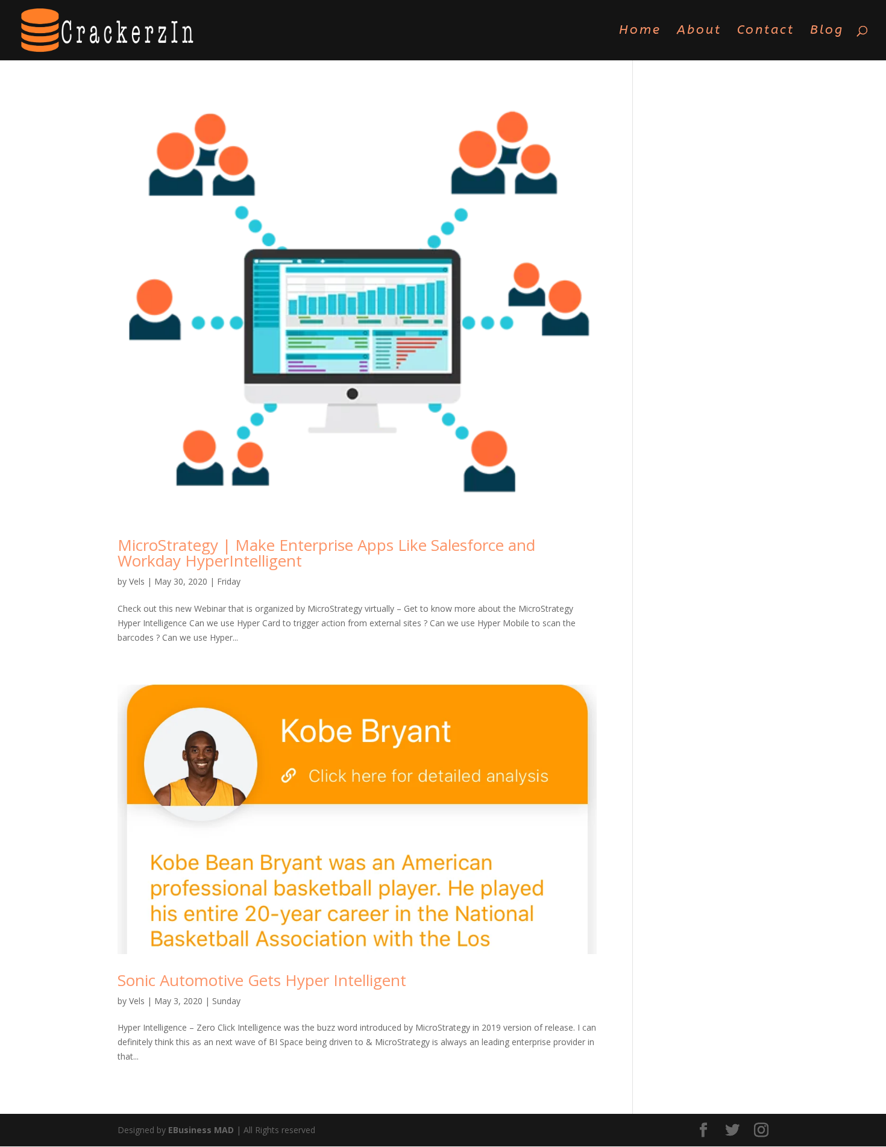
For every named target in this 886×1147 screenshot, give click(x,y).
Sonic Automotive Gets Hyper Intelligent (262, 980)
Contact (765, 31)
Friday (228, 581)
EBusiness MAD (201, 1130)
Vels (137, 581)
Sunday (226, 1001)
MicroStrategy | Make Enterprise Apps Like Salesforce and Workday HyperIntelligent (326, 552)
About (699, 31)
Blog (827, 31)
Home (640, 31)
